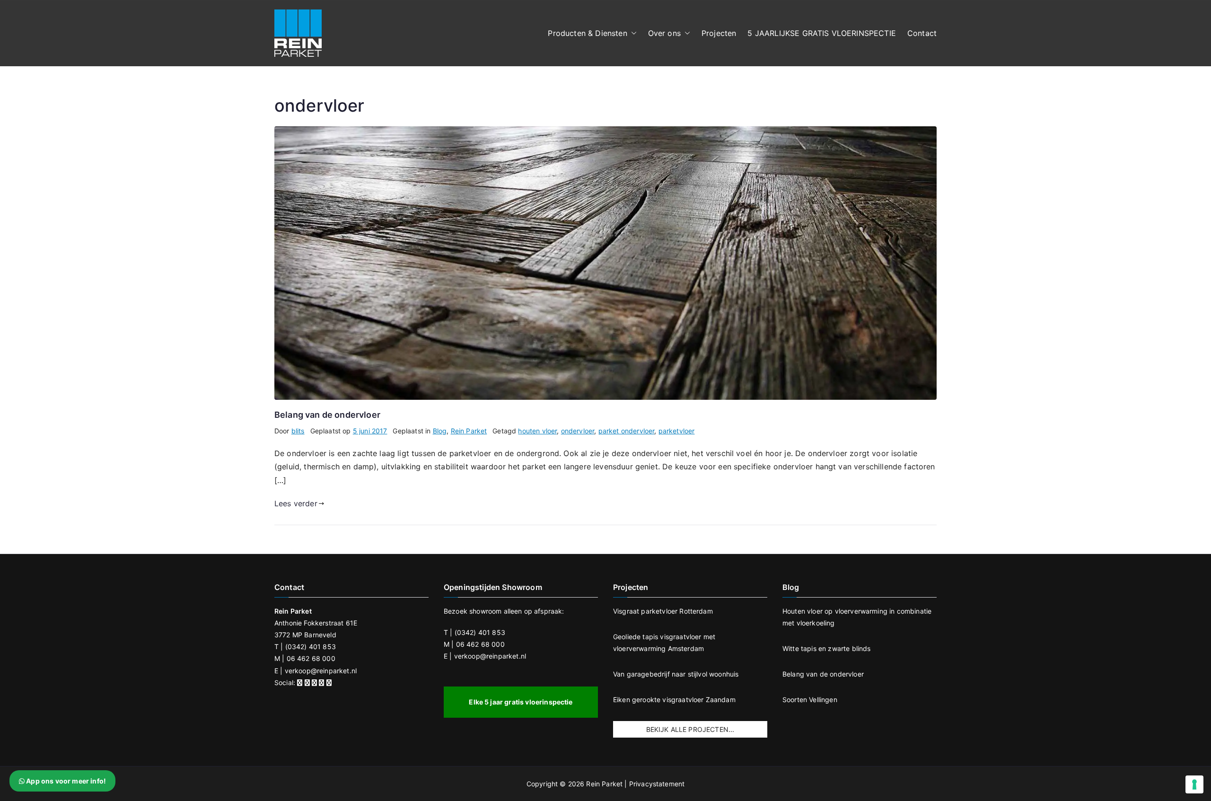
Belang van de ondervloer (327, 415)
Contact (922, 33)
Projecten (719, 33)
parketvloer (676, 431)
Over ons (664, 33)
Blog (440, 431)
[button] (632, 33)
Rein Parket (469, 431)
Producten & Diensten (587, 33)
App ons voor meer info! (65, 781)
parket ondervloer (626, 431)
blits (298, 431)
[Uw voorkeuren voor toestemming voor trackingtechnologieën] (1194, 784)
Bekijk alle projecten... (690, 729)
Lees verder (295, 503)
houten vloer (537, 431)
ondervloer (578, 431)
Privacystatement (657, 784)
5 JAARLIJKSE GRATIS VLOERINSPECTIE (821, 33)
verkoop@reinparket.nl (321, 671)
